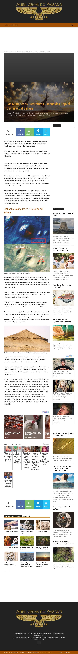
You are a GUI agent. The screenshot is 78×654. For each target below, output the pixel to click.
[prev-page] (5, 570)
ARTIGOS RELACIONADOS (13, 516)
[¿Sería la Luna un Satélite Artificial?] (63, 520)
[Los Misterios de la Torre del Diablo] (63, 226)
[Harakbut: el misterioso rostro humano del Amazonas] (63, 554)
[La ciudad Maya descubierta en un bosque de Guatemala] (27, 556)
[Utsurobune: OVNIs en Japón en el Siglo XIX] (63, 298)
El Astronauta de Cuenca (11, 547)
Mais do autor (27, 516)
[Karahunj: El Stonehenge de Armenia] (27, 540)
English (7, 25)
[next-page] (8, 570)
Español (10, 51)
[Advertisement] (39, 67)
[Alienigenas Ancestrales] (39, 11)
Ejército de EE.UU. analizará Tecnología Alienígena (42, 564)
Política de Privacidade (46, 652)
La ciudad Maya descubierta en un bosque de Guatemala (26, 564)
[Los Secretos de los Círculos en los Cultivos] (63, 446)
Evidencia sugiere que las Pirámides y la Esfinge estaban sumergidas (62, 468)
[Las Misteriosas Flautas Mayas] (27, 525)
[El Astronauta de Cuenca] (11, 540)
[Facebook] (39, 642)
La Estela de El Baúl (41, 531)
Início (5, 51)
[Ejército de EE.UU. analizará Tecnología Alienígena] (43, 556)
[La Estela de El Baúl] (43, 525)
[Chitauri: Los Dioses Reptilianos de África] (63, 261)
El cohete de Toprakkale (11, 531)
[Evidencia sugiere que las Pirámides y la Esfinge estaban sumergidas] (63, 481)
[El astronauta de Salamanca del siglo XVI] (11, 556)
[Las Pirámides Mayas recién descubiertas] (43, 540)
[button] (72, 25)
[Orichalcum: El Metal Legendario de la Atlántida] (63, 332)
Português (14, 25)
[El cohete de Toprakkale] (11, 525)
